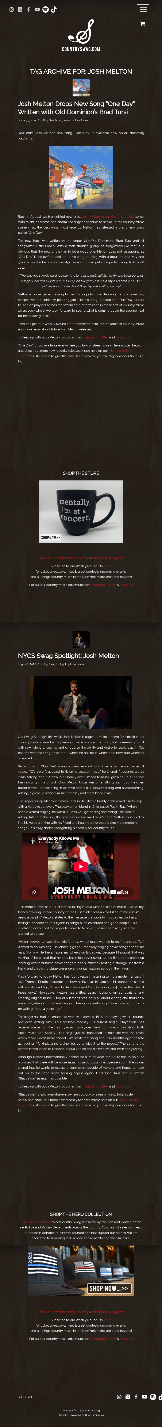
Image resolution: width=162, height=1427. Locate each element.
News (66, 120)
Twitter (103, 337)
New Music (55, 120)
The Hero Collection (36, 1222)
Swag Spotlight (57, 664)
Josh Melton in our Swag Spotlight (108, 216)
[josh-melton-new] (81, 639)
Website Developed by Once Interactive (81, 1414)
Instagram (89, 337)
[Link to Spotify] (45, 9)
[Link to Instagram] (12, 9)
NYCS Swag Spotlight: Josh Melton (68, 655)
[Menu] (143, 9)
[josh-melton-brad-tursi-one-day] (81, 87)
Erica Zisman (81, 120)
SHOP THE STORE (81, 473)
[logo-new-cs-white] (81, 32)
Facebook (123, 337)
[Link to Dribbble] (54, 9)
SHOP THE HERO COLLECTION (81, 1214)
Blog (45, 120)
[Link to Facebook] (29, 9)
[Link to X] (20, 9)
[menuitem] (144, 9)
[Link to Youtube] (37, 9)
